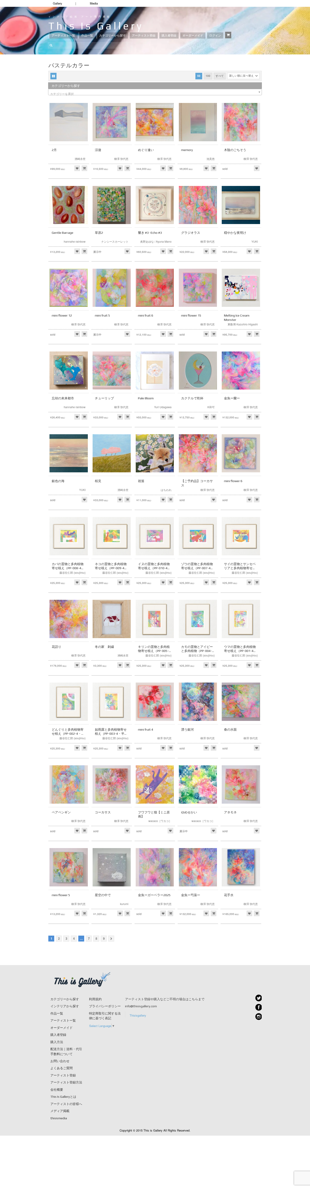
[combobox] (155, 92)
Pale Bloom (146, 398)
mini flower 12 (62, 315)
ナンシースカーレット (114, 241)
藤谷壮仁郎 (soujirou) (72, 572)
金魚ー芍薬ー (190, 895)
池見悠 (211, 159)
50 (198, 76)
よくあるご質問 (61, 1068)
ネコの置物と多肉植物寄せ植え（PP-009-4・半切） (111, 568)
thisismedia (58, 1118)
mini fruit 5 (102, 315)
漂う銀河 (187, 729)
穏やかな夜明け (235, 232)
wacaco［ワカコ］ (160, 821)
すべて (220, 76)
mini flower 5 (61, 895)
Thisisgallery (138, 1015)
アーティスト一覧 (63, 35)
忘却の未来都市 (63, 398)
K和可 (211, 407)
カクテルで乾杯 (192, 398)
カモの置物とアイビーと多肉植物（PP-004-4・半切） (197, 651)
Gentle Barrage (62, 232)
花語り (56, 647)
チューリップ (104, 398)
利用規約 (95, 999)
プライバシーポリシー (105, 1006)
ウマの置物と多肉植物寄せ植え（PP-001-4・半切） (240, 651)
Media (94, 3)
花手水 (229, 895)
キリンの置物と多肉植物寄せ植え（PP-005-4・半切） (154, 651)
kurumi (124, 904)
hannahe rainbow (75, 241)
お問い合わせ (59, 1061)
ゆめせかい (189, 812)
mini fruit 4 (145, 729)
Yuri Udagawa (163, 407)
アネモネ (230, 812)
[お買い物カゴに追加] (84, 168)
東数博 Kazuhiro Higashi (243, 324)
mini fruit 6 (145, 315)
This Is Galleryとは (63, 1096)
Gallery (57, 3)
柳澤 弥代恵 (121, 159)
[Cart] (228, 35)
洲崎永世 (80, 159)
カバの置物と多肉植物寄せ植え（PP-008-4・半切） (68, 568)
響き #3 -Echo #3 (150, 232)
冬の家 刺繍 (104, 647)
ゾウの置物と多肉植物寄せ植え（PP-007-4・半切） (197, 568)
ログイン (215, 35)
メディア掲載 (59, 1111)
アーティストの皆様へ (66, 1104)
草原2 (99, 232)
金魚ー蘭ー (232, 398)
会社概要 (56, 1089)
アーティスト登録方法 (66, 1082)
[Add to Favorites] (77, 168)
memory (187, 150)
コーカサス (103, 812)
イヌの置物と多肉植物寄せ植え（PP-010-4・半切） (154, 568)
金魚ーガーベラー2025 (154, 895)
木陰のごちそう (235, 150)
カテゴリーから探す (112, 35)
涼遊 (98, 150)
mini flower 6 (233, 481)
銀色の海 (58, 481)
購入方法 (56, 1042)
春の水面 (230, 729)
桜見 (98, 481)
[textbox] (155, 93)
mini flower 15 (191, 315)
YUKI (254, 241)
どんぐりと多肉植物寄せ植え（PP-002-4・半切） (68, 734)
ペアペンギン (61, 812)
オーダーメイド (192, 35)
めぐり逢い (146, 150)
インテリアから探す (64, 1006)
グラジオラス (190, 232)
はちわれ (166, 490)
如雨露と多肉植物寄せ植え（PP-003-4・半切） (111, 734)
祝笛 (141, 481)
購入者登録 (169, 35)
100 (208, 76)
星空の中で (103, 895)
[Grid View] (53, 76)
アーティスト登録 (143, 35)
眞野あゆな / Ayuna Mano (156, 241)
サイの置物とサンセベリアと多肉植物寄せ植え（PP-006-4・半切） (240, 568)
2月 (54, 150)
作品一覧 (87, 35)
